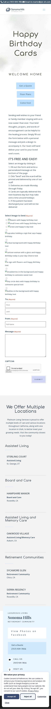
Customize (41, 696)
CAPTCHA (9, 361)
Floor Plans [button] (25, 94)
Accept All (11, 696)
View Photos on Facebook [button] (24, 633)
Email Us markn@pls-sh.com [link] (37, 2)
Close (7, 703)
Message (13, 331)
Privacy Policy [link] (33, 691)
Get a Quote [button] (25, 85)
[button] (44, 11)
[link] (16, 9)
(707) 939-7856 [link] (20, 663)
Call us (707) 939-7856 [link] (13, 2)
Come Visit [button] (25, 103)
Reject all (28, 696)
